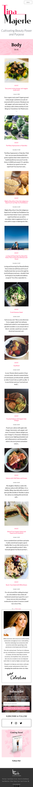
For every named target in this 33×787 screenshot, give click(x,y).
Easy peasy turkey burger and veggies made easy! (16, 89)
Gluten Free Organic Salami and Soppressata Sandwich (16, 532)
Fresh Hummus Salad (16, 312)
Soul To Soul (24, 781)
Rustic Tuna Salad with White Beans (16, 585)
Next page (18, 608)
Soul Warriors (6, 781)
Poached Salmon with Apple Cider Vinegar (16, 419)
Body (15, 781)
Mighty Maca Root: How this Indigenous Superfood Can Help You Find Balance (16, 201)
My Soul (4, 779)
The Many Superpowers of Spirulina (16, 145)
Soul (18, 781)
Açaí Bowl (16, 365)
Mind (11, 781)
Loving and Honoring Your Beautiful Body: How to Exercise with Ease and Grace (16, 257)
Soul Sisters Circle (12, 779)
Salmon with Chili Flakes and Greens (16, 478)
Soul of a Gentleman (23, 779)
